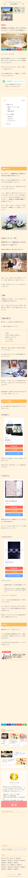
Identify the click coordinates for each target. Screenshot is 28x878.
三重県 (19, 858)
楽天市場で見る (14, 446)
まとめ (8, 124)
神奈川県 (11, 867)
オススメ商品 (10, 114)
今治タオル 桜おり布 (11, 501)
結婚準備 (3, 25)
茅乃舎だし (10, 116)
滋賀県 (20, 864)
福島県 (23, 867)
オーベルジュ (5, 858)
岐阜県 (23, 860)
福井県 (17, 867)
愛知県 (10, 862)
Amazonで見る (14, 450)
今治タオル (10, 118)
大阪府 (17, 860)
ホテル (13, 858)
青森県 (10, 869)
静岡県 (16, 869)
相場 (9, 109)
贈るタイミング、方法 (13, 107)
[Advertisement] (14, 150)
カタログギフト (12, 120)
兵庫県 (4, 860)
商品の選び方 (11, 111)
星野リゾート (6, 864)
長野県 (4, 869)
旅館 (16, 862)
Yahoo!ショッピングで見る (14, 453)
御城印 (4, 862)
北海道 (11, 860)
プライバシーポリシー (11, 874)
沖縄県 (13, 864)
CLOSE (23, 100)
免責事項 (19, 874)
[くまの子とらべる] (14, 4)
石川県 (4, 867)
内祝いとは (10, 104)
